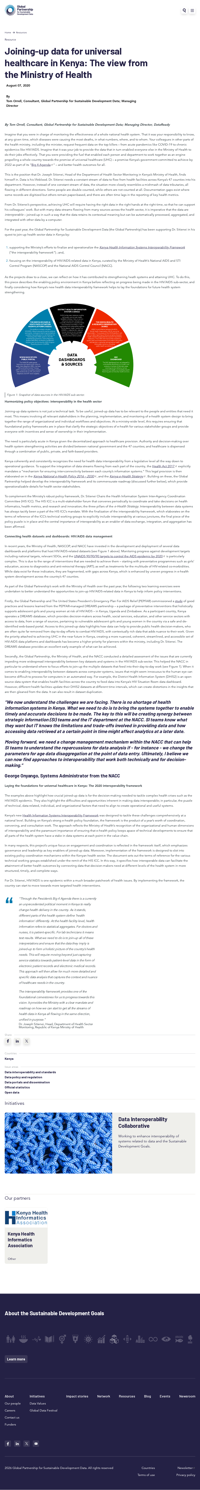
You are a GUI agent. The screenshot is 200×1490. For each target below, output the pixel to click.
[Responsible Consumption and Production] (153, 1339)
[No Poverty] (10, 1339)
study (179, 601)
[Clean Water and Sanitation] (75, 1339)
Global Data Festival (43, 1410)
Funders (10, 1424)
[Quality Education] (49, 1339)
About (9, 1396)
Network (103, 1396)
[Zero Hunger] (23, 1339)
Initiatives (37, 1396)
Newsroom (187, 1396)
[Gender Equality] (62, 1339)
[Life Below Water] (179, 1339)
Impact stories (77, 1396)
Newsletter (185, 1468)
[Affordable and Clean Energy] (88, 1339)
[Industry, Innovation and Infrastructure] (114, 1339)
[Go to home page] (19, 11)
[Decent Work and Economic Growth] (101, 1339)
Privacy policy (185, 1475)
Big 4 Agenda (41, 165)
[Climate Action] (166, 1339)
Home (8, 32)
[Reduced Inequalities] (127, 1339)
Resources (21, 32)
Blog (147, 1396)
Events (165, 1396)
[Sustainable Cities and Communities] (140, 1339)
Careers (10, 1410)
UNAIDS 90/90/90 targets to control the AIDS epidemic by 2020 (118, 556)
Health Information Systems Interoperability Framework (60, 815)
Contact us (12, 1417)
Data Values (38, 1403)
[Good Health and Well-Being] (36, 1339)
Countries (148, 1468)
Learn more (16, 1359)
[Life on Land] (192, 1339)
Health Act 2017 (163, 466)
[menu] (192, 10)
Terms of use (146, 1475)
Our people (13, 1403)
